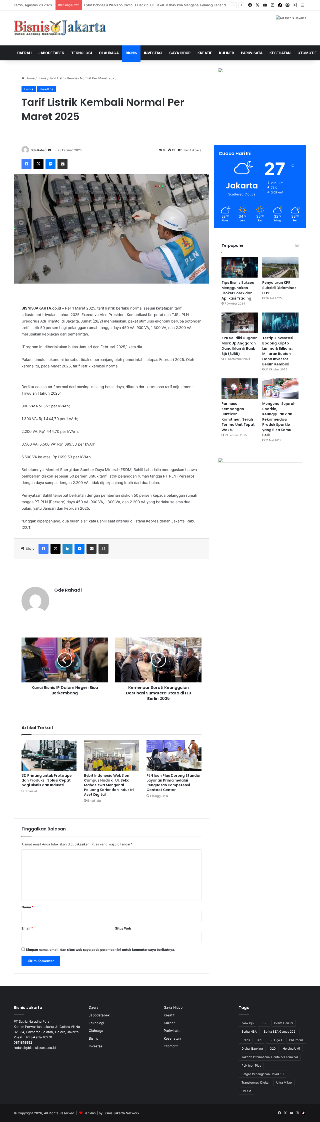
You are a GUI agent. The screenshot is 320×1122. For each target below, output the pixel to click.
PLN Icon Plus (251, 1065)
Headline (47, 89)
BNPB (246, 1040)
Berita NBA (249, 1031)
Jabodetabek (51, 53)
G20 (273, 1048)
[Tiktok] (280, 5)
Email (27, 928)
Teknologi (81, 53)
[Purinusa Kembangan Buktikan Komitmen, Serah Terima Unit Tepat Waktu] (240, 388)
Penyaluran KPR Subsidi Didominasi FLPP (280, 288)
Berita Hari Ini (283, 1023)
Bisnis (131, 53)
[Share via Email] (63, 164)
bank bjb (248, 1023)
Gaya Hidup (179, 53)
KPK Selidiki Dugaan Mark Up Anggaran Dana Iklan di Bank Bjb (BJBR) (240, 345)
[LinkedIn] (67, 549)
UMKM (246, 1091)
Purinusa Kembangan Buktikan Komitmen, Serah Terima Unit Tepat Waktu (238, 416)
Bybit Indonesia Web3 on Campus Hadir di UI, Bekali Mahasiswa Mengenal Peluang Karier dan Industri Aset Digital (172, 5)
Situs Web (123, 928)
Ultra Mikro (284, 1082)
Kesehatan (280, 53)
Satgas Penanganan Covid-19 (263, 1074)
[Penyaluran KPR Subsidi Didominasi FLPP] (280, 267)
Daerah (24, 53)
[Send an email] (49, 150)
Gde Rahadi (38, 150)
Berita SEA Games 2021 (280, 1031)
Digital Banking (252, 1048)
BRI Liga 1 (275, 1040)
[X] (39, 164)
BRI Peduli (296, 1040)
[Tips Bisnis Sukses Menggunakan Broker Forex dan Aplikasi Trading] (240, 267)
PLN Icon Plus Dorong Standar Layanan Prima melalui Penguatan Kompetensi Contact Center (173, 782)
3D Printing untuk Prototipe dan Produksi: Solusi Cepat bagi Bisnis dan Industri (47, 780)
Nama (28, 907)
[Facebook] (27, 164)
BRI (259, 1040)
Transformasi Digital (255, 1082)
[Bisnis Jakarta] (60, 27)
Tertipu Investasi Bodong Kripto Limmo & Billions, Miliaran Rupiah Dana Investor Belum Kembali (277, 351)
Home (29, 78)
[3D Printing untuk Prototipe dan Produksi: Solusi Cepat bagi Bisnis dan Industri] (49, 755)
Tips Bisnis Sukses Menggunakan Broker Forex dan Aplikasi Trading (238, 290)
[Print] (103, 549)
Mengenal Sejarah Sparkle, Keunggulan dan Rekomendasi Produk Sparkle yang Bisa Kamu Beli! (279, 419)
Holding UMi (291, 1048)
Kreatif (205, 53)
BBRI (263, 1023)
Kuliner (226, 53)
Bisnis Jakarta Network (121, 1113)
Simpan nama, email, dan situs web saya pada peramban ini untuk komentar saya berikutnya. (100, 950)
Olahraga (109, 53)
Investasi (153, 53)
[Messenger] (51, 164)
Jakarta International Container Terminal (270, 1057)
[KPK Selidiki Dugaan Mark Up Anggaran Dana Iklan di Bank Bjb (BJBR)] (240, 323)
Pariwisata (251, 53)
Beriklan (90, 1113)
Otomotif (307, 53)
